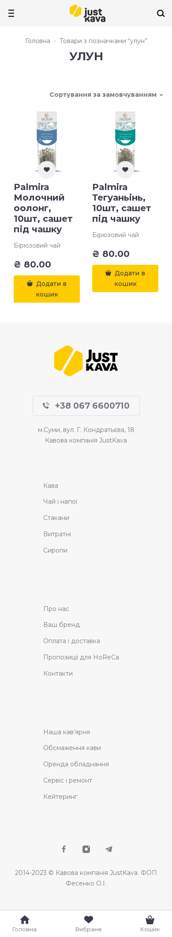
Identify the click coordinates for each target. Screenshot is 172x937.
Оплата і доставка (71, 641)
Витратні (57, 534)
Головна (37, 41)
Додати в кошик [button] (51, 289)
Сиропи (55, 550)
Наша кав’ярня (66, 732)
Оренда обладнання (76, 764)
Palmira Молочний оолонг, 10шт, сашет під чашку (43, 208)
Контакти (58, 673)
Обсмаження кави (72, 748)
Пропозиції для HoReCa (81, 657)
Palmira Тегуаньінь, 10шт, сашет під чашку (121, 203)
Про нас (56, 609)
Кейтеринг (60, 797)
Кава (50, 486)
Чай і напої (60, 501)
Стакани (56, 518)
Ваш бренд (61, 625)
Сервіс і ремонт (67, 780)
